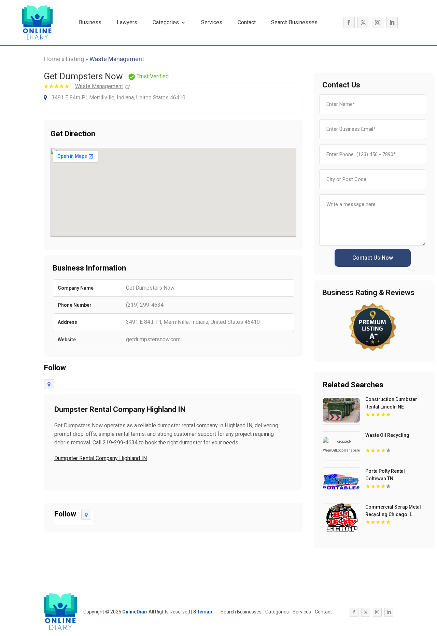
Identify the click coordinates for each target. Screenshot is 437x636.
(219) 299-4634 (145, 305)
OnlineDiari (134, 611)
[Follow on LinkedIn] (392, 22)
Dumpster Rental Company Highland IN (100, 458)
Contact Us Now (372, 257)
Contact (247, 22)
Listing (75, 59)
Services (211, 22)
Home (52, 59)
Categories (166, 22)
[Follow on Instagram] (377, 22)
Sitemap (202, 611)
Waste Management (116, 59)
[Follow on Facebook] (349, 22)
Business (90, 22)
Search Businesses (294, 22)
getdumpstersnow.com (153, 339)
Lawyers (127, 22)
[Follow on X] (363, 22)
